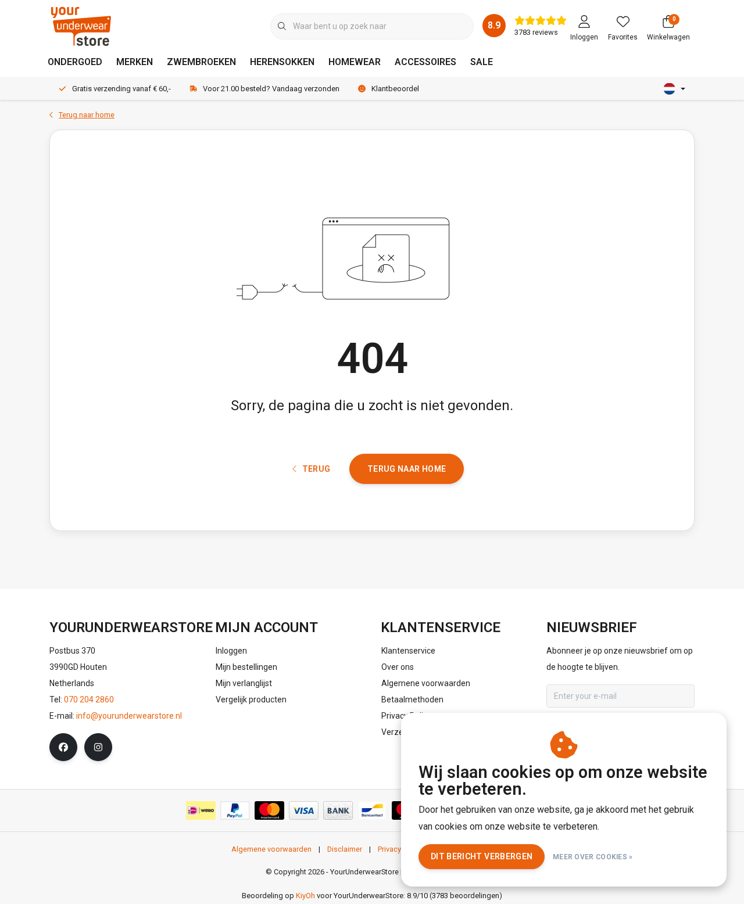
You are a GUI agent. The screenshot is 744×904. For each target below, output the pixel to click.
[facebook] (63, 747)
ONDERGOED (75, 61)
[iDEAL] (201, 810)
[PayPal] (235, 810)
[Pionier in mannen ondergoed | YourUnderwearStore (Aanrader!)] (81, 25)
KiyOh (305, 895)
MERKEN (134, 61)
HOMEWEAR (354, 61)
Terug (316, 468)
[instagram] (98, 747)
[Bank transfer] (338, 810)
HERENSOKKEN (282, 61)
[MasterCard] (269, 810)
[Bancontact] (372, 810)
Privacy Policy (400, 849)
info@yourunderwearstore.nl (129, 715)
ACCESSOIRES (425, 61)
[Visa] (304, 810)
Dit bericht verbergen (481, 856)
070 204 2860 (89, 699)
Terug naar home (406, 468)
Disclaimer (344, 849)
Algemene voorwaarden (271, 849)
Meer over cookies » (593, 857)
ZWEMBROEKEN (201, 61)
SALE (481, 61)
